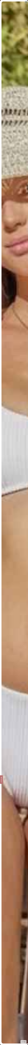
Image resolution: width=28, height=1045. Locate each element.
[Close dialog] (26, 2)
